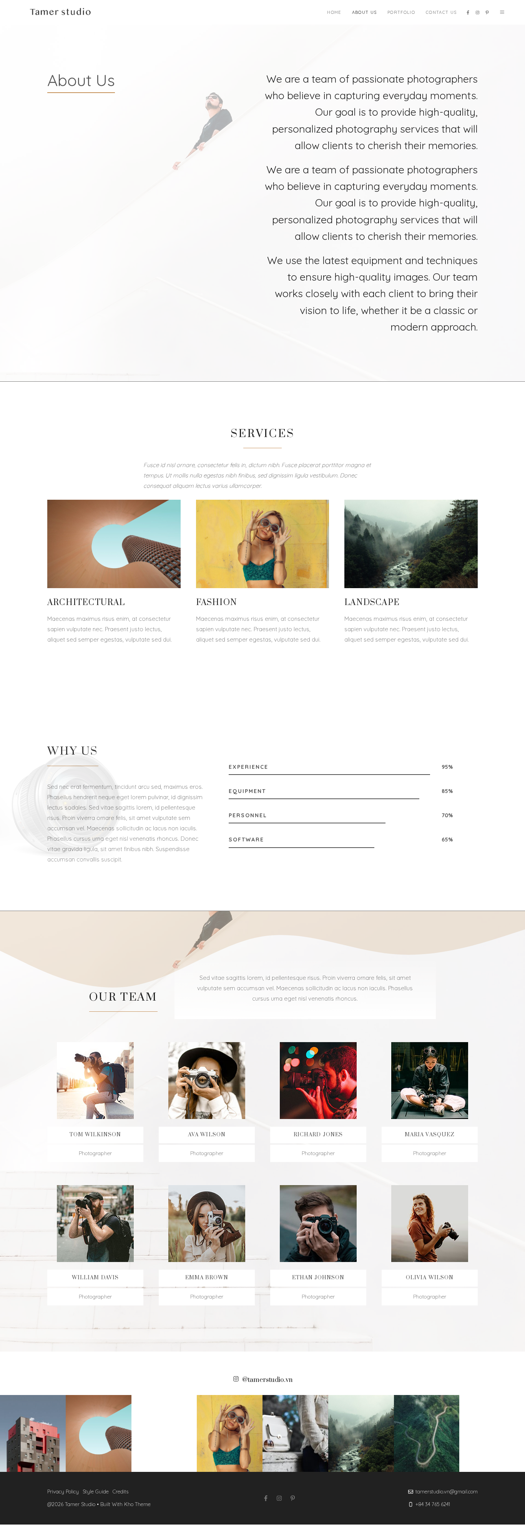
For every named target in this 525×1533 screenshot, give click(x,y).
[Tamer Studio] (61, 12)
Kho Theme (137, 1504)
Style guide (96, 1491)
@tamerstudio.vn (267, 1380)
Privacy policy (63, 1491)
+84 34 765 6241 (432, 1504)
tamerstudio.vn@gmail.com (446, 1491)
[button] (502, 12)
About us (364, 12)
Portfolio (401, 12)
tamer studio (80, 1504)
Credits (120, 1491)
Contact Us (441, 12)
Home (334, 12)
